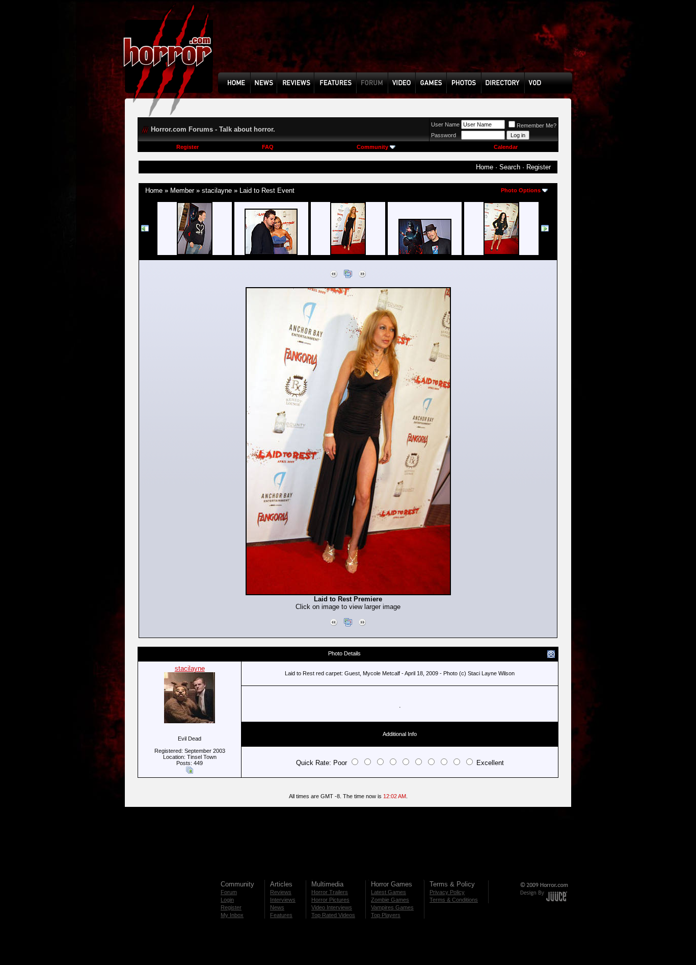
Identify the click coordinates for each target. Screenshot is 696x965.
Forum (229, 892)
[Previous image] (334, 276)
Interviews (283, 900)
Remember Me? (536, 125)
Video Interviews (331, 907)
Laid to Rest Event (267, 190)
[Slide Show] (348, 276)
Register (187, 147)
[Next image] (362, 276)
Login (227, 900)
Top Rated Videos (333, 915)
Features (281, 915)
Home (484, 167)
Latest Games (388, 892)
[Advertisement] (398, 44)
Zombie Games (390, 900)
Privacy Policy (447, 892)
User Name (445, 124)
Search (509, 167)
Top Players (385, 915)
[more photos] (145, 230)
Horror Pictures (330, 900)
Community (372, 147)
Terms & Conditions (454, 900)
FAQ (268, 147)
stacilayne (217, 190)
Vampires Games (392, 907)
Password (443, 135)
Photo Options (521, 190)
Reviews (280, 892)
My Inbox (232, 915)
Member (182, 190)
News (277, 907)
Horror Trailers (329, 892)
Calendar (506, 147)
